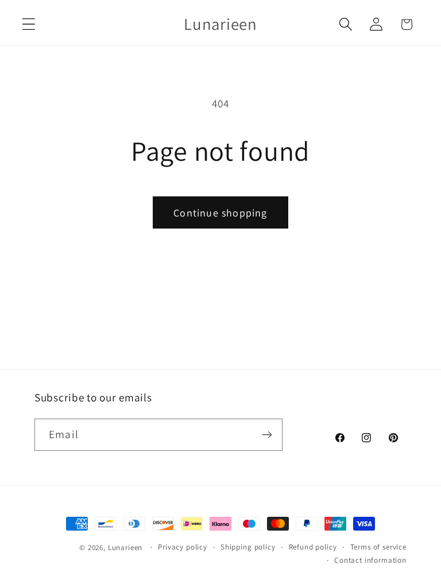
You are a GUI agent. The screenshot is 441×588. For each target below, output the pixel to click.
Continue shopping (220, 212)
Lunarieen (125, 547)
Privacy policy (182, 547)
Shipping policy (248, 547)
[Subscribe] (267, 435)
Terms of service (378, 547)
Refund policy (313, 547)
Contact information (370, 560)
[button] (29, 24)
